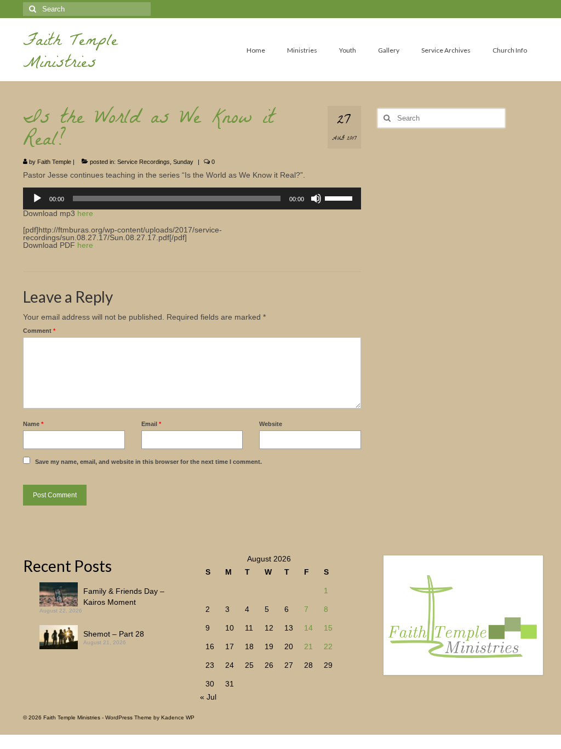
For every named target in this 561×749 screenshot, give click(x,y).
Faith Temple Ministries (70, 53)
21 (308, 646)
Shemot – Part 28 (113, 633)
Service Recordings (143, 161)
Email (151, 424)
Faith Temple (54, 161)
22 (328, 646)
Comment (39, 330)
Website (270, 424)
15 (328, 627)
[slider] (340, 197)
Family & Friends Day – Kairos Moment (123, 596)
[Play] (37, 198)
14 (308, 627)
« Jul (208, 697)
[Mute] (316, 198)
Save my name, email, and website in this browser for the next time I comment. (148, 461)
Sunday (183, 161)
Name (33, 424)
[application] (192, 198)
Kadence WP (177, 717)
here (85, 213)
